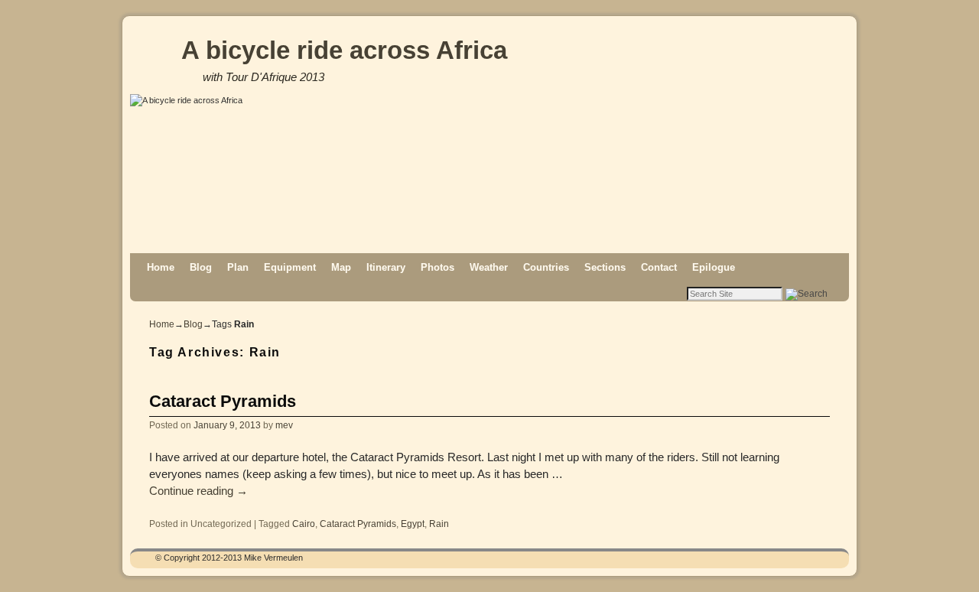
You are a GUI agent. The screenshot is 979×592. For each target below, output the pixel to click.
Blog (201, 267)
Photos (437, 267)
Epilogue (713, 267)
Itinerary (385, 267)
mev (284, 425)
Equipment (290, 267)
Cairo (303, 524)
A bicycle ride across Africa (344, 50)
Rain (439, 524)
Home (160, 267)
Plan (238, 267)
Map (341, 267)
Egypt (412, 524)
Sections (605, 267)
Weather (489, 267)
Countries (546, 267)
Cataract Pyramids (222, 401)
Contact (659, 267)
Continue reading (198, 491)
